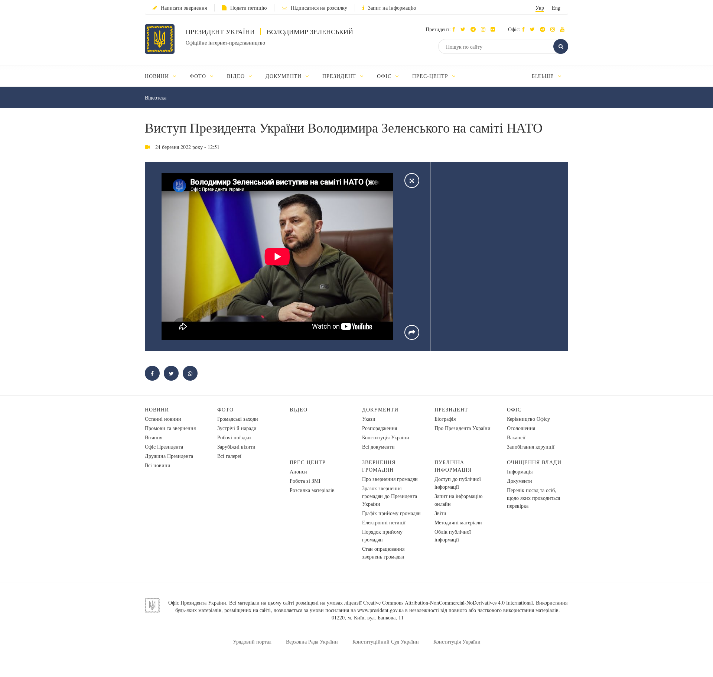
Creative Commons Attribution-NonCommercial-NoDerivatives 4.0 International (448, 602)
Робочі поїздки (234, 437)
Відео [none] (237, 75)
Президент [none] (340, 75)
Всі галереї (229, 455)
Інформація (520, 471)
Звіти (440, 513)
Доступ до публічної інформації (457, 482)
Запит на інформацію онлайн (458, 499)
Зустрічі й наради (237, 428)
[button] (464, 29)
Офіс (514, 409)
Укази (368, 418)
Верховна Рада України (312, 641)
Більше (544, 75)
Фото (225, 409)
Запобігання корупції (530, 446)
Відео (298, 409)
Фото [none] (199, 75)
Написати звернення (184, 7)
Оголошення (521, 428)
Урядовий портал (252, 641)
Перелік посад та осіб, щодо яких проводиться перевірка (533, 497)
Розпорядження (379, 428)
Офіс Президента (164, 446)
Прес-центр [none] (431, 75)
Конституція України (385, 437)
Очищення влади (534, 462)
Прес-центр (308, 462)
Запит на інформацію (392, 7)
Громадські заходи (237, 418)
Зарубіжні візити (236, 446)
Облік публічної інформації (452, 535)
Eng (556, 7)
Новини (157, 409)
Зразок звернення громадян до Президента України (389, 496)
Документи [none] (285, 75)
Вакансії (516, 437)
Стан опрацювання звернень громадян (383, 552)
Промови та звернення (170, 428)
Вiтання (153, 437)
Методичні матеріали (458, 522)
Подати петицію (248, 7)
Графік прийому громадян (391, 513)
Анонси (298, 471)
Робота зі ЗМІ (305, 480)
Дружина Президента (169, 455)
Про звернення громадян (390, 478)
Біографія (445, 418)
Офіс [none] (385, 75)
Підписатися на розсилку (319, 7)
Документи (380, 409)
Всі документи (378, 446)
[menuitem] (164, 76)
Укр (539, 7)
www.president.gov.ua (380, 609)
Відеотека (155, 97)
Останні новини (163, 418)
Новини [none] (158, 75)
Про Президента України (462, 428)
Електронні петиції (384, 522)
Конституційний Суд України (385, 641)
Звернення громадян (378, 466)
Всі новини (157, 465)
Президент (451, 409)
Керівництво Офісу (528, 418)
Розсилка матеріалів (312, 490)
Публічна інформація (453, 466)
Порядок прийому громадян (382, 535)
